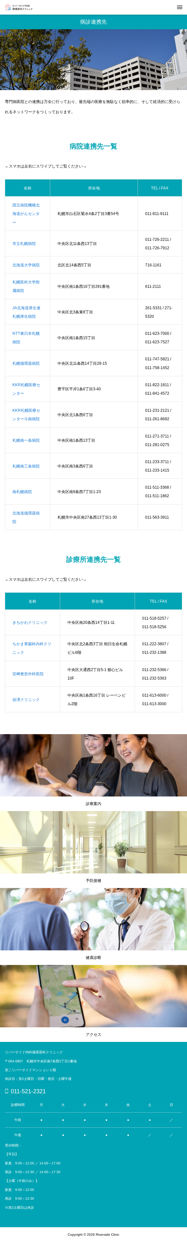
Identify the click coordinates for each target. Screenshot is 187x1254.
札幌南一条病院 (26, 440)
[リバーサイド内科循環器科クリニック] (21, 7)
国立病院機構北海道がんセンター (26, 213)
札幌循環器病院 (26, 363)
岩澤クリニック (26, 700)
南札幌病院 (22, 492)
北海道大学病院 (26, 265)
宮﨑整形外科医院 (28, 674)
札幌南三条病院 (26, 466)
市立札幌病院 (24, 244)
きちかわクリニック (29, 622)
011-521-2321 (28, 1091)
